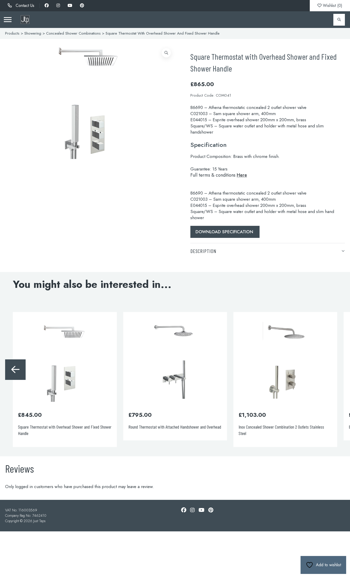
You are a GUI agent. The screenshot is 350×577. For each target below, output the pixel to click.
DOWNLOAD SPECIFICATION (224, 232)
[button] (166, 52)
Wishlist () (332, 5)
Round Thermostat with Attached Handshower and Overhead (174, 427)
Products (12, 33)
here (242, 175)
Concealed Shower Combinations (73, 33)
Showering (32, 33)
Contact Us (24, 5)
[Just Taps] (24, 19)
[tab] (267, 251)
